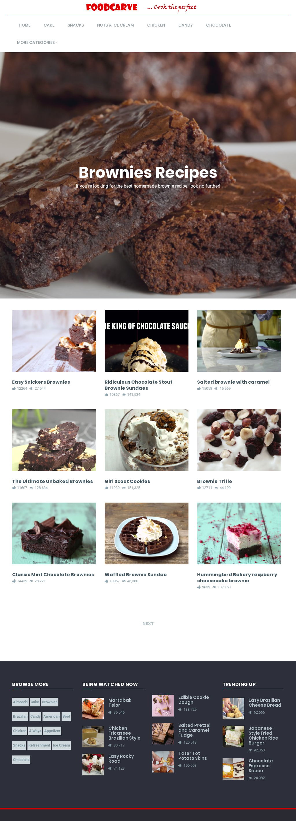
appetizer (52, 731)
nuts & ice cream (115, 25)
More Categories (36, 42)
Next (148, 623)
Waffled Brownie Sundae (136, 574)
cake (49, 25)
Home (24, 25)
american (51, 716)
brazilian (20, 716)
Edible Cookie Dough (193, 699)
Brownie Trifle (214, 481)
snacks (76, 25)
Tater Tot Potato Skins (192, 755)
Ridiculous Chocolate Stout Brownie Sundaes (139, 385)
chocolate (218, 25)
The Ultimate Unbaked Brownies (52, 481)
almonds (20, 702)
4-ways (35, 731)
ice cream (61, 745)
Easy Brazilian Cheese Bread (265, 702)
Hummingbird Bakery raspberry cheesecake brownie (237, 577)
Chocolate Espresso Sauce (261, 766)
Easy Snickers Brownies (41, 382)
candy (185, 25)
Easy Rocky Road (121, 758)
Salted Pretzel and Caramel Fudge (194, 730)
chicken (156, 25)
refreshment (39, 745)
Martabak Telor (120, 702)
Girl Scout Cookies (127, 481)
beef (66, 716)
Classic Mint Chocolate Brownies (53, 574)
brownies (50, 702)
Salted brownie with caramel (233, 382)
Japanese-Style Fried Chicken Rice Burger (263, 735)
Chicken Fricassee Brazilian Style (124, 733)
